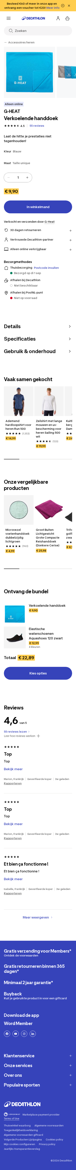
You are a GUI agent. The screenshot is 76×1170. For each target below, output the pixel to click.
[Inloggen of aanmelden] (58, 18)
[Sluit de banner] (69, 6)
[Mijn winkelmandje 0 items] (67, 18)
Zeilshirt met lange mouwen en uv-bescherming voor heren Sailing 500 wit (49, 428)
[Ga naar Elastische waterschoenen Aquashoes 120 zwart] (15, 637)
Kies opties (38, 673)
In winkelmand (38, 207)
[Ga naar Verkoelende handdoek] (15, 614)
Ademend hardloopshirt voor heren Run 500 (18, 424)
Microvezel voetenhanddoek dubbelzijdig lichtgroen (17, 535)
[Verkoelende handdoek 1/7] (29, 72)
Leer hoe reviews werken (19, 736)
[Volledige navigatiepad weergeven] (5, 42)
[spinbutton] (18, 177)
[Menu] (8, 18)
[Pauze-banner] (63, 6)
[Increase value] (27, 177)
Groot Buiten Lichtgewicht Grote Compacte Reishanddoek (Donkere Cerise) (48, 537)
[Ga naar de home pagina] (33, 18)
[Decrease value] (8, 177)
